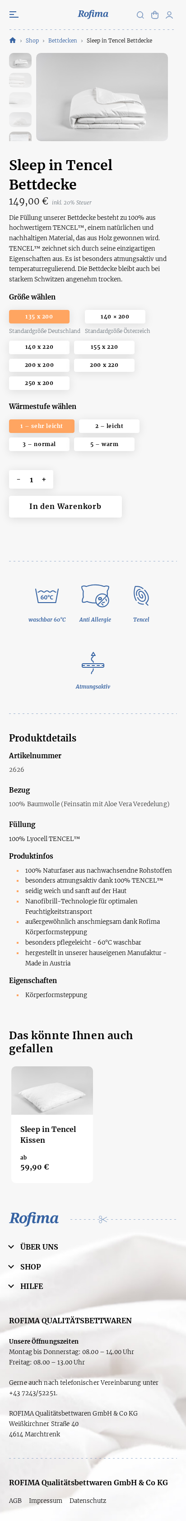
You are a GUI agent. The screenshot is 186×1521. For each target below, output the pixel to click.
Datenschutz (88, 1501)
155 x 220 (104, 346)
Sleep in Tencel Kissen (48, 1135)
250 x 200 (39, 383)
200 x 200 (39, 364)
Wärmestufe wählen (42, 406)
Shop (32, 41)
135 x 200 (39, 316)
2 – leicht (109, 426)
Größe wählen (32, 297)
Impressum (45, 1501)
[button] (169, 14)
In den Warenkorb (65, 506)
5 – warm (104, 444)
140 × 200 (115, 316)
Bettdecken (62, 41)
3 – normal (39, 444)
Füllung (22, 824)
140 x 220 (39, 346)
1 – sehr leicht (41, 426)
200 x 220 (104, 364)
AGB (15, 1501)
